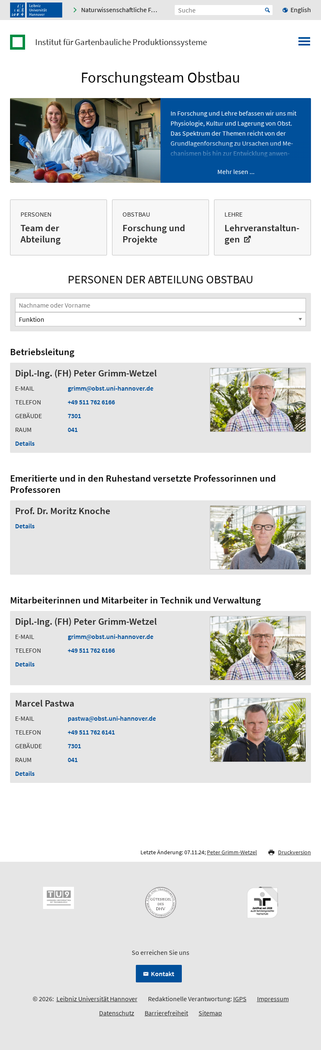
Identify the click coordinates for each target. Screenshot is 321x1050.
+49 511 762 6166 (91, 402)
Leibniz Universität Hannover (97, 998)
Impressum (273, 998)
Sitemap (210, 1013)
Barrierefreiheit (166, 1013)
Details (25, 443)
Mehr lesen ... (236, 171)
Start (267, 10)
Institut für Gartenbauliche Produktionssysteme (121, 42)
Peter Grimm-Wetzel (232, 852)
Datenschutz (116, 1013)
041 (73, 429)
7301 (74, 415)
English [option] (300, 9)
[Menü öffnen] (304, 44)
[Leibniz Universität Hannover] (36, 10)
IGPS (240, 998)
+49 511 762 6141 (91, 732)
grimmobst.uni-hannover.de (110, 388)
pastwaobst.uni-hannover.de (112, 718)
